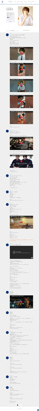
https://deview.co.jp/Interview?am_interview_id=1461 (15, 316)
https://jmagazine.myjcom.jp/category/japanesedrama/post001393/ (16, 398)
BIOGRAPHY (26, 30)
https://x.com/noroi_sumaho (12, 234)
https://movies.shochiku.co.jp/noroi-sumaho (14, 232)
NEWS (12, 30)
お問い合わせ (10, 21)
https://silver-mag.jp (12, 325)
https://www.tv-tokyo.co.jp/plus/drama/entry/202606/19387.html (16, 364)
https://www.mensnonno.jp (12, 402)
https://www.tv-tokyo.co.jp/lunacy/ (13, 346)
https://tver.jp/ (12, 286)
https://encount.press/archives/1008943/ (14, 372)
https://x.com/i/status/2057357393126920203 (14, 390)
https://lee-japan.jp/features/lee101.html (14, 171)
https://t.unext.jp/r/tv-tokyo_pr (15, 284)
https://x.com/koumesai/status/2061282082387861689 (15, 383)
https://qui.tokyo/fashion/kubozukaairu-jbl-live (14, 328)
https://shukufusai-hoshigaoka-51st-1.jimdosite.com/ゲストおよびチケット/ (17, 200)
